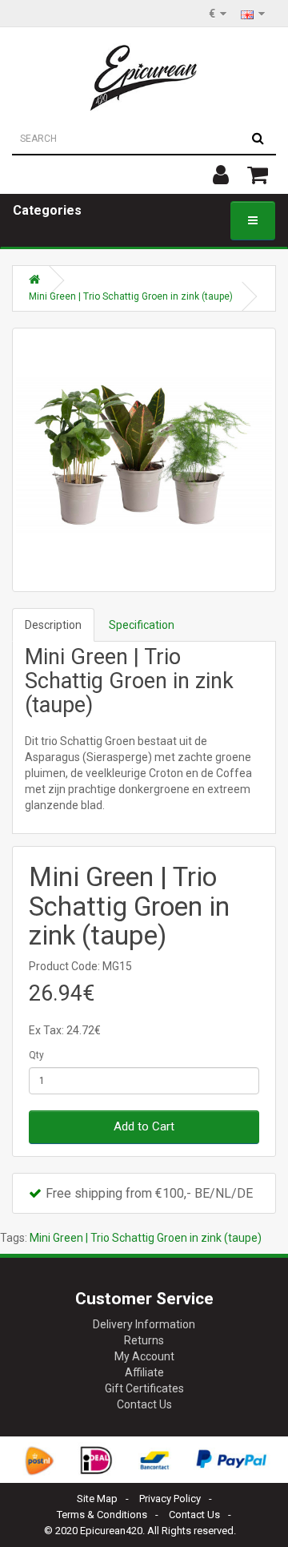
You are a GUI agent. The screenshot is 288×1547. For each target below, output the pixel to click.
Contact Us (144, 1404)
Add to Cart (144, 1126)
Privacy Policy (170, 1499)
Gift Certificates (144, 1388)
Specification (141, 624)
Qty (36, 1055)
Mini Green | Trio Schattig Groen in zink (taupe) (131, 296)
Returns (144, 1340)
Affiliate (144, 1372)
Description (53, 624)
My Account (144, 1356)
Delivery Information (144, 1324)
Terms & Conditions (102, 1515)
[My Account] (221, 174)
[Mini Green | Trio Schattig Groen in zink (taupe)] (144, 460)
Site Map (97, 1499)
